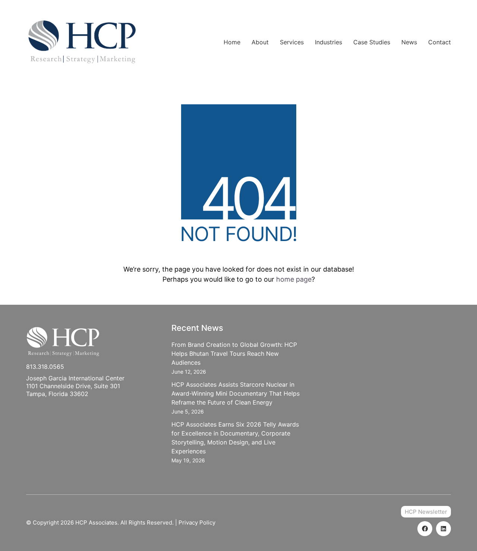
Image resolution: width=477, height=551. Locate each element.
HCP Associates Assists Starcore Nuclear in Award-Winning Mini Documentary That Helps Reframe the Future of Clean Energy (235, 393)
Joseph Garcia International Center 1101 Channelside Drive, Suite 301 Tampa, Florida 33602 (75, 386)
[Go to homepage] (82, 42)
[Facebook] (424, 528)
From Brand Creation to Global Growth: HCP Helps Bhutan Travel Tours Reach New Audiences (234, 353)
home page (294, 279)
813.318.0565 (45, 366)
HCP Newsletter (426, 511)
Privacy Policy (197, 522)
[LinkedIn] (443, 528)
